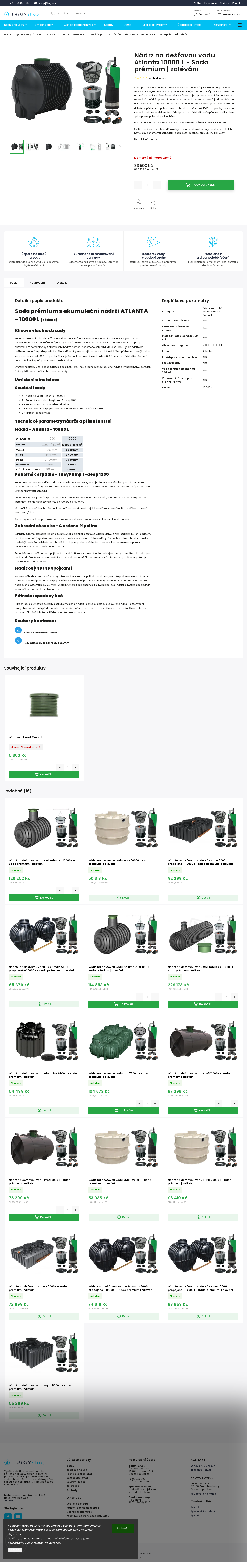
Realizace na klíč (76, 1470)
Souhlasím (122, 1528)
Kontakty (237, 3)
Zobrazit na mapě (204, 1493)
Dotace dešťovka (77, 1478)
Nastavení (14, 1549)
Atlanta (207, 351)
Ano (205, 320)
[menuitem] (17, 25)
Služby (197, 3)
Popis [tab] (14, 282)
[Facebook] (8, 1517)
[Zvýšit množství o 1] (157, 185)
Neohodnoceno (158, 78)
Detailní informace (145, 139)
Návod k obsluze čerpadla (40, 632)
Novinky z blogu (76, 1482)
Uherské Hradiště (204, 1511)
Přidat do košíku (203, 185)
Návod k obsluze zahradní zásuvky (46, 643)
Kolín (196, 1515)
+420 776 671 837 (204, 1466)
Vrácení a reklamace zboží (83, 1507)
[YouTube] (18, 1517)
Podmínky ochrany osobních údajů (87, 1516)
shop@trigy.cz (202, 1470)
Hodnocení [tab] (37, 282)
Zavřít (228, 213)
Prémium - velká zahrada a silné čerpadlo (212, 311)
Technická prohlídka (79, 1474)
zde (58, 1543)
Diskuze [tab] (62, 282)
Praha (197, 1507)
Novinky (224, 3)
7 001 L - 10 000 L (212, 345)
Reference (210, 3)
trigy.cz (8, 1500)
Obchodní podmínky (79, 1511)
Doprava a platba (77, 1503)
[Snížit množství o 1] (138, 185)
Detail (126, 897)
